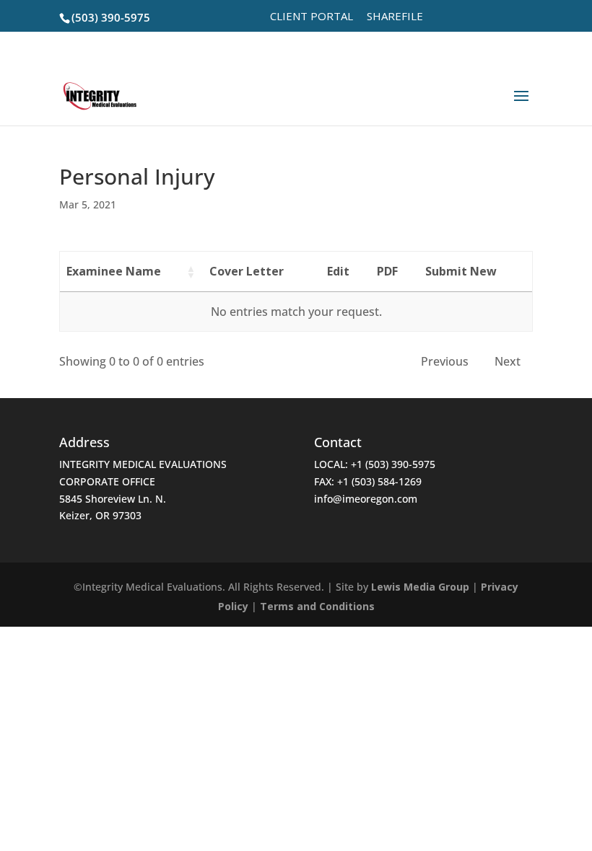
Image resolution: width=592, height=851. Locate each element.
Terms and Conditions (317, 606)
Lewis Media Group (420, 587)
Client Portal (311, 17)
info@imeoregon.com (365, 499)
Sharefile (395, 17)
